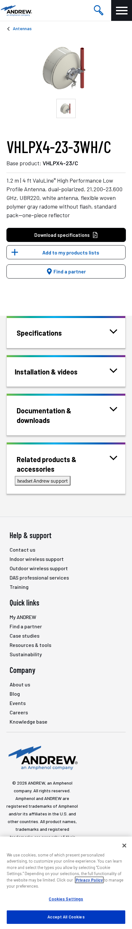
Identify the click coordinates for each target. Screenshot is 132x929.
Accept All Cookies (65, 916)
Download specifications (62, 235)
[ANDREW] (16, 10)
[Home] (42, 757)
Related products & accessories (47, 464)
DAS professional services (39, 577)
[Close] (124, 846)
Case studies (24, 635)
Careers (19, 712)
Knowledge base (28, 721)
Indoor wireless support (37, 559)
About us (20, 684)
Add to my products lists (70, 252)
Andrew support (42, 480)
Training (19, 587)
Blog (15, 694)
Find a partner (69, 271)
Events (18, 703)
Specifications (39, 333)
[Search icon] (98, 10)
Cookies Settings (66, 898)
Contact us (22, 549)
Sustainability (26, 654)
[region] (66, 883)
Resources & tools (30, 645)
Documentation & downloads (44, 415)
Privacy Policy (89, 879)
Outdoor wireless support (39, 568)
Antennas (22, 28)
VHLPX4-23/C (60, 163)
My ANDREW (23, 617)
